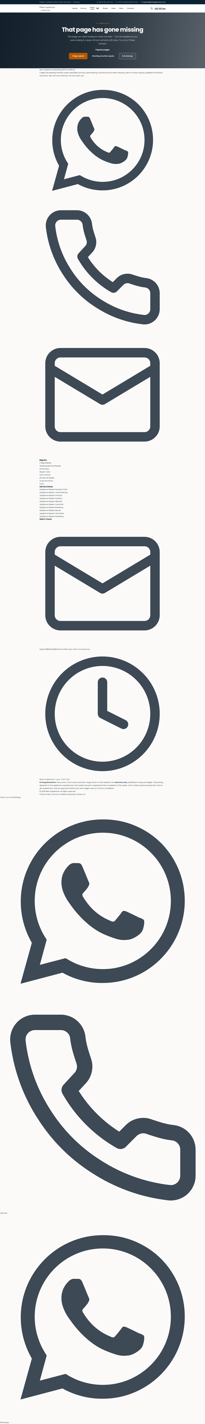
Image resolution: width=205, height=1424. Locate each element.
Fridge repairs (78, 56)
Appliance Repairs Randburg (51, 516)
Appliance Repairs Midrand (51, 501)
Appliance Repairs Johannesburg (53, 492)
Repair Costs (92, 8)
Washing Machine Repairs (50, 466)
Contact (130, 8)
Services (83, 8)
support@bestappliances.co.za (153, 2)
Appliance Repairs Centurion (52, 504)
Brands (105, 8)
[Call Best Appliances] (102, 330)
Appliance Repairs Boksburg (51, 507)
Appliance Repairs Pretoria (51, 495)
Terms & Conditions (105, 788)
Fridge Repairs (45, 463)
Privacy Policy (45, 794)
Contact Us (80, 794)
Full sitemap (127, 56)
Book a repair (45, 779)
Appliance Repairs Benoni (50, 510)
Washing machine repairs (103, 56)
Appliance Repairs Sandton (51, 498)
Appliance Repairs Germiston (52, 513)
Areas (113, 8)
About (121, 8)
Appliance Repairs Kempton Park (53, 489)
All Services (44, 469)
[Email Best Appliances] (102, 457)
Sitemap (71, 794)
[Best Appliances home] (48, 8)
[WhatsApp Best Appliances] (102, 203)
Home (74, 8)
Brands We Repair (47, 478)
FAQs (42, 484)
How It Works (45, 475)
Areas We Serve (46, 481)
